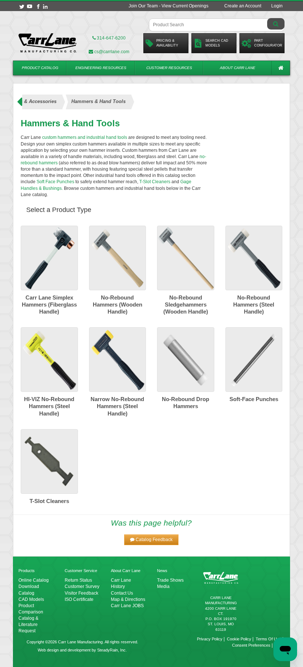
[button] (151, 539)
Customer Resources (169, 68)
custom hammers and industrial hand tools (85, 137)
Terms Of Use (268, 639)
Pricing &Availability (167, 43)
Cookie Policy (239, 639)
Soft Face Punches (55, 181)
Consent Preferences (251, 645)
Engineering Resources (100, 68)
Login (277, 5)
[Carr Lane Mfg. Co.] (47, 42)
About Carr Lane (237, 68)
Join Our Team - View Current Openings (168, 5)
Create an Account (242, 5)
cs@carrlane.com (111, 51)
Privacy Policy (209, 639)
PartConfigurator (268, 43)
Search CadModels (216, 43)
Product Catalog (40, 68)
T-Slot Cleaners (154, 181)
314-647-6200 (111, 38)
